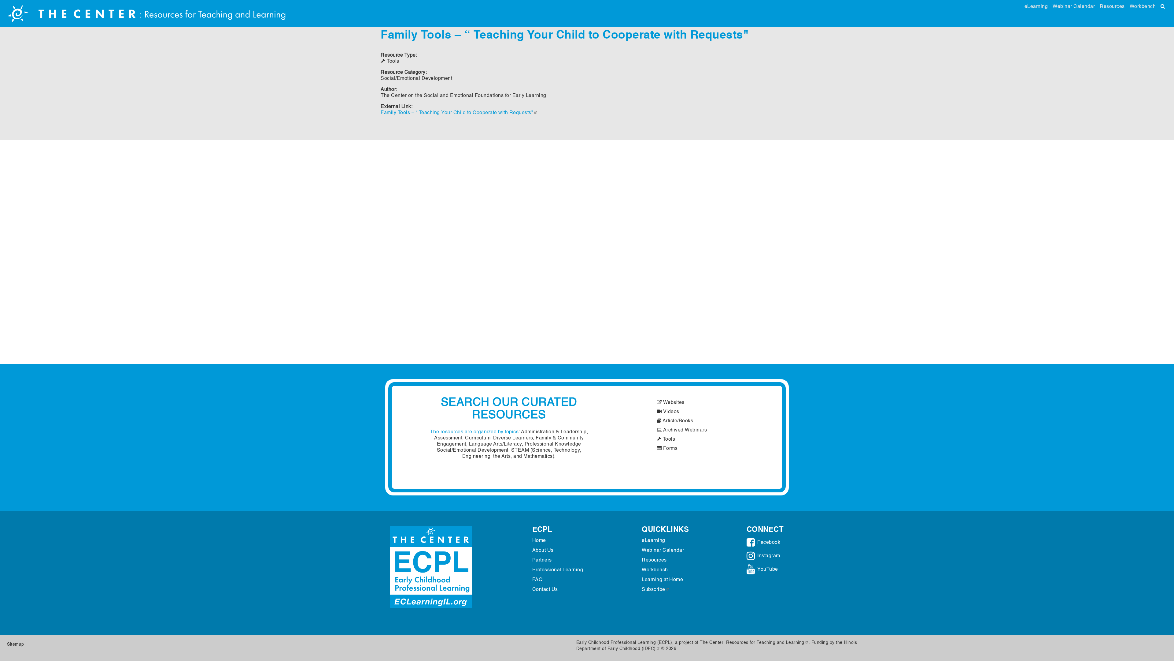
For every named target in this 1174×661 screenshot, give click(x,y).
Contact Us (545, 589)
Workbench (1143, 6)
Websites (673, 402)
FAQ (537, 579)
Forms (669, 448)
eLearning (1036, 6)
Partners (542, 560)
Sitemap (15, 644)
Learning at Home (662, 579)
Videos (670, 411)
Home (539, 540)
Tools (668, 439)
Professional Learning (557, 570)
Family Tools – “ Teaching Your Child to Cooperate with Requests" (457, 112)
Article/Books (677, 421)
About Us (543, 550)
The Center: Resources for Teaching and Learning (752, 642)
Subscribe (653, 589)
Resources (1112, 6)
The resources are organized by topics (474, 432)
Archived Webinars (684, 430)
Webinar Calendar (1074, 6)
